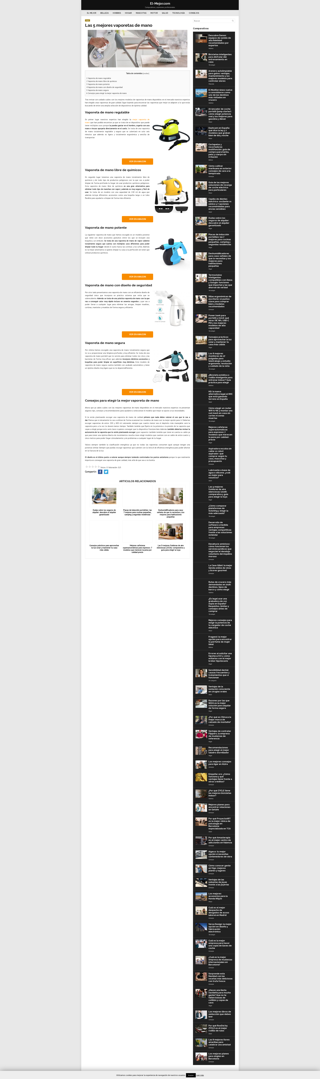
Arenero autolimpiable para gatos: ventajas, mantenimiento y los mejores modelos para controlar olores (220, 76)
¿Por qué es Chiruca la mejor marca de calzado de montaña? (219, 719)
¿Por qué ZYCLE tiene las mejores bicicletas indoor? (219, 793)
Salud (165, 13)
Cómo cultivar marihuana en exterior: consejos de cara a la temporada (220, 170)
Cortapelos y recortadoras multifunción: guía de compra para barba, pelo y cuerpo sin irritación (219, 150)
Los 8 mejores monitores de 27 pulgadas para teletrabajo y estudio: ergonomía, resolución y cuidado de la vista (220, 359)
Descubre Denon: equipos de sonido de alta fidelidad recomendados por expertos (219, 40)
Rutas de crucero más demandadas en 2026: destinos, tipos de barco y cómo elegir (219, 586)
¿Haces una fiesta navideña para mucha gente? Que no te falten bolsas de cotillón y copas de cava (219, 996)
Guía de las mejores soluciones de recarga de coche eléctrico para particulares (220, 186)
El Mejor (91, 13)
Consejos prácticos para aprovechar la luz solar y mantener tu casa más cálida (104, 547)
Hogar (128, 13)
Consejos (194, 13)
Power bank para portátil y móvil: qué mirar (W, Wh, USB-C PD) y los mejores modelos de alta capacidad (218, 321)
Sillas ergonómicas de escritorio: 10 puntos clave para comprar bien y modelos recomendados (219, 301)
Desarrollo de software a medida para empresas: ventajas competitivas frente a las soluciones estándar (220, 528)
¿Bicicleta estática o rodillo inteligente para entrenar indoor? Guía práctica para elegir (220, 379)
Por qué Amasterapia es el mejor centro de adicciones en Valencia (220, 840)
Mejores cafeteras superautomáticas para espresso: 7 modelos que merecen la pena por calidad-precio (137, 548)
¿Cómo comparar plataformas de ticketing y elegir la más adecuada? (218, 509)
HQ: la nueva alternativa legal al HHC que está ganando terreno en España (220, 395)
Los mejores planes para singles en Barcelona (218, 1056)
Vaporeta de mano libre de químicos (101, 81)
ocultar (146, 73)
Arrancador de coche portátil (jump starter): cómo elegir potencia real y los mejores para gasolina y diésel (220, 114)
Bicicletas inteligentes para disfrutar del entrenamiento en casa (220, 58)
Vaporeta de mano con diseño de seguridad (104, 87)
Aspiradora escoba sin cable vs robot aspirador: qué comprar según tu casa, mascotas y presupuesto (220, 454)
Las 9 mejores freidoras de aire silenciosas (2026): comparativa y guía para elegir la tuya (171, 547)
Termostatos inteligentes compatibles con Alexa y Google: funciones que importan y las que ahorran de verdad (220, 281)
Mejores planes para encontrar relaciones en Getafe (219, 807)
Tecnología (178, 13)
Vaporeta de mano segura (97, 90)
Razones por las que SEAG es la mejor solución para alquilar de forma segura (219, 704)
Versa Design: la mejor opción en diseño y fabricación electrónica (220, 928)
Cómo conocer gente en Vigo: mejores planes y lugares (219, 868)
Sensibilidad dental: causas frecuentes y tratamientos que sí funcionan (219, 674)
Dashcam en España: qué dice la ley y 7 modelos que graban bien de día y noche (219, 132)
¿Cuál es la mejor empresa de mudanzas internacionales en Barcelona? (220, 961)
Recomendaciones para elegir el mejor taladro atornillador (218, 750)
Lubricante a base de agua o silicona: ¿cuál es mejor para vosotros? (219, 474)
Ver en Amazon (137, 161)
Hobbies (117, 13)
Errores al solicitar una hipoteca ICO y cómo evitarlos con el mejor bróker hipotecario (220, 657)
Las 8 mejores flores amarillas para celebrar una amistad (219, 1042)
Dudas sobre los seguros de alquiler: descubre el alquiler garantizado (104, 512)
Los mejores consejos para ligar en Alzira (219, 762)
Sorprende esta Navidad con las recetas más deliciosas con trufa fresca (220, 977)
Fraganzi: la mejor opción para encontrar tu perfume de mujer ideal (220, 641)
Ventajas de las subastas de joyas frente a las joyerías (218, 882)
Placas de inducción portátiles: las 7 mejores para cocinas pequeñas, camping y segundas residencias (137, 512)
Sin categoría (212, 680)
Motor (154, 13)
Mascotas (141, 13)
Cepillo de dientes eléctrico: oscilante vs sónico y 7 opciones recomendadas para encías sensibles (219, 204)
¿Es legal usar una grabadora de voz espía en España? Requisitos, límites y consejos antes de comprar (218, 605)
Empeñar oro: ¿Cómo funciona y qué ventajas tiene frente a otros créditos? (220, 778)
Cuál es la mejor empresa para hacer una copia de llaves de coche (220, 944)
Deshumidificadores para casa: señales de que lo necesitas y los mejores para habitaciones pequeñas (170, 513)
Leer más (200, 1075)
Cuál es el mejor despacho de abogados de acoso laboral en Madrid (218, 911)
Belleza (104, 13)
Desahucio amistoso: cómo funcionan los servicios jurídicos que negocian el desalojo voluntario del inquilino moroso (220, 550)
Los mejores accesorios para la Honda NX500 (218, 896)
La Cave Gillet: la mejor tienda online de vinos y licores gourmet (220, 568)
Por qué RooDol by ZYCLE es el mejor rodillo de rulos (218, 1028)
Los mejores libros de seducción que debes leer (219, 1014)
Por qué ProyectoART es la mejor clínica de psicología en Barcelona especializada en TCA (219, 823)
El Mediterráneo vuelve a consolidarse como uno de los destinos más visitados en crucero (220, 95)
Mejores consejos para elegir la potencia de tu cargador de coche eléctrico (220, 624)
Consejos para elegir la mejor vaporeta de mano (106, 93)
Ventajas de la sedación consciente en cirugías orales (219, 689)
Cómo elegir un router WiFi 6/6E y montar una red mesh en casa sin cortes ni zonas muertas (220, 413)
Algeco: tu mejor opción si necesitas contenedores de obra (220, 854)
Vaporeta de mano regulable (98, 78)
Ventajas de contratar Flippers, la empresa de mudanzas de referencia (219, 735)
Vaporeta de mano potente (98, 84)
